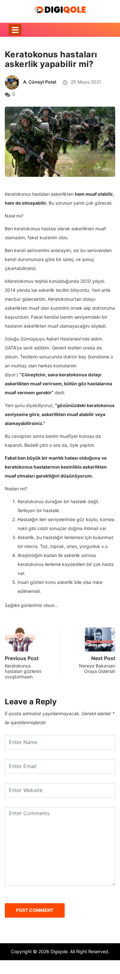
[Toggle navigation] (15, 30)
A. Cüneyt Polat (39, 82)
